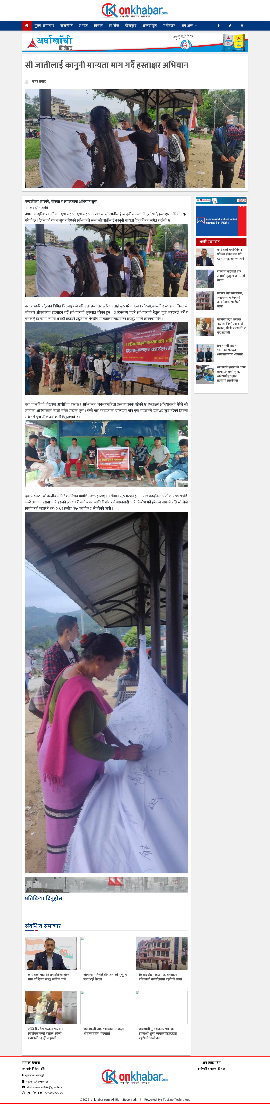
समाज (83, 26)
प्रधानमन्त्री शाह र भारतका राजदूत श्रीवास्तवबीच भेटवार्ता (103, 1031)
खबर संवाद (39, 81)
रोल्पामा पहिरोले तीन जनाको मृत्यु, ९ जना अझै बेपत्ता (105, 977)
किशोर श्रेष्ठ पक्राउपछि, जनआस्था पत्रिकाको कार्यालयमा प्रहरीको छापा (160, 977)
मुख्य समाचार (45, 26)
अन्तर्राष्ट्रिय (150, 26)
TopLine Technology (176, 1100)
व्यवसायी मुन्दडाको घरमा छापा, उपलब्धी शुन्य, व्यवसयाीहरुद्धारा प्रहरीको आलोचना (158, 1033)
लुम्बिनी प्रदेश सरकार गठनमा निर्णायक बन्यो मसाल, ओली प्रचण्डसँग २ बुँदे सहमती (45, 1033)
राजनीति (66, 26)
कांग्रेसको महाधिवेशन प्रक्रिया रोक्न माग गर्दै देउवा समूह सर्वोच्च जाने (48, 977)
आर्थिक (114, 26)
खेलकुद (131, 26)
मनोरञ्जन (169, 26)
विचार (98, 26)
